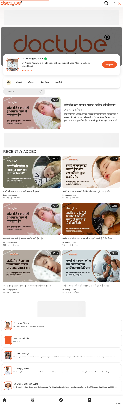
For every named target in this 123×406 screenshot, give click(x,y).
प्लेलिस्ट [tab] (31, 82)
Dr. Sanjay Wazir (21, 369)
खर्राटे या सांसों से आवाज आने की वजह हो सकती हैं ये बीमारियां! (87, 238)
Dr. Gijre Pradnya (21, 354)
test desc (16, 341)
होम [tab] (8, 82)
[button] (113, 3)
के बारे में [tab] (58, 82)
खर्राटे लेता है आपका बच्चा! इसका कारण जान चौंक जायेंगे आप (27, 286)
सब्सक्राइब (109, 65)
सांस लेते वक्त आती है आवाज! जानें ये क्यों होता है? (90, 105)
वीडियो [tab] (19, 82)
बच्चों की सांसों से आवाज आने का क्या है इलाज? (22, 191)
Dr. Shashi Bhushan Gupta (25, 384)
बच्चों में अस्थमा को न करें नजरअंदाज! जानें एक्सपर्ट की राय (85, 286)
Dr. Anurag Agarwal (10, 195)
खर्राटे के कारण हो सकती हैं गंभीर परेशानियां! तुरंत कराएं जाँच (86, 191)
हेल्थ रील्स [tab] (45, 82)
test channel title (21, 338)
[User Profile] (119, 3)
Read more (27, 70)
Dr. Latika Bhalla (21, 323)
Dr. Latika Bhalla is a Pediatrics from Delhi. (29, 326)
